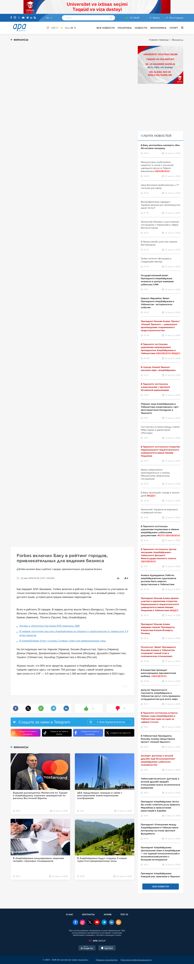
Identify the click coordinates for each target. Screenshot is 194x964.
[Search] (111, 18)
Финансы (177, 39)
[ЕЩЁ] (180, 28)
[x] (90, 922)
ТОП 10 (124, 914)
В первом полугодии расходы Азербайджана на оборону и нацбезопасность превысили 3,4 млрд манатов (73, 633)
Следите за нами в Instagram (28, 732)
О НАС (69, 914)
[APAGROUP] (97, 941)
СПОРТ (173, 27)
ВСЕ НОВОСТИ (106, 27)
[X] (19, 17)
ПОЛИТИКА (125, 27)
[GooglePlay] (87, 948)
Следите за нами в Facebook (90, 732)
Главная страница (159, 40)
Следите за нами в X (120, 733)
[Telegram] (27, 17)
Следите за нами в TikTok (59, 732)
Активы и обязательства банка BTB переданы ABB (49, 625)
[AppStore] (107, 948)
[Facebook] (11, 17)
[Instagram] (15, 17)
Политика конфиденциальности (136, 960)
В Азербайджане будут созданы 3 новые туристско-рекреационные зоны (62, 640)
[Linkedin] (31, 17)
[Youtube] (23, 17)
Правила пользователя (107, 960)
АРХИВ (107, 914)
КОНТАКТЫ (88, 914)
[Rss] (35, 17)
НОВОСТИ (141, 27)
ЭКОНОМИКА (158, 27)
